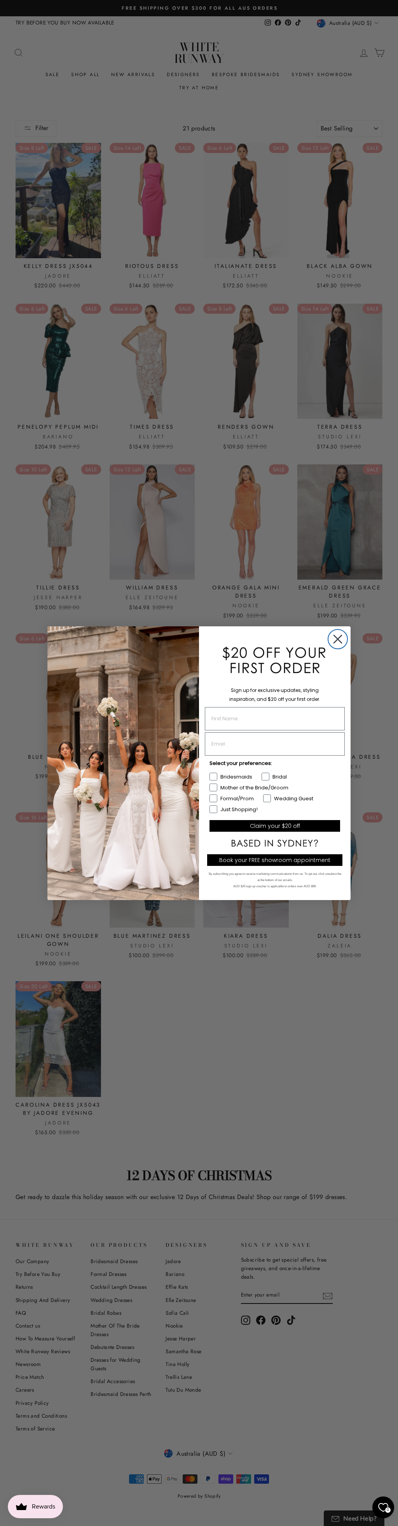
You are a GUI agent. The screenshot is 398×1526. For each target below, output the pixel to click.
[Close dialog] (337, 639)
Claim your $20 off (275, 826)
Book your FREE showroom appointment (274, 860)
